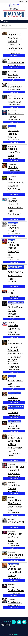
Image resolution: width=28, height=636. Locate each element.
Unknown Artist (16, 62)
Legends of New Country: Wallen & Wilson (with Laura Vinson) (15, 41)
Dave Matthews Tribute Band (16, 100)
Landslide (13, 426)
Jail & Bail (13, 412)
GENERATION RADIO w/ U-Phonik (15, 275)
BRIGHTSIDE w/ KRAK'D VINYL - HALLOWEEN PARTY (15, 444)
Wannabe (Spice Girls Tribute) (14, 329)
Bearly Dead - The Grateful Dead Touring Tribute (15, 505)
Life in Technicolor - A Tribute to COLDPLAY (15, 184)
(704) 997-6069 (6, 621)
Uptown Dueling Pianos (16, 588)
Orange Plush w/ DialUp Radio (15, 537)
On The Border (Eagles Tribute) (15, 310)
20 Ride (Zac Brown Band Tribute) (14, 572)
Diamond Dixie (15, 554)
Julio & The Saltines (14, 486)
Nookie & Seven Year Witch (14, 152)
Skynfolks (13, 397)
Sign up (21, 1)
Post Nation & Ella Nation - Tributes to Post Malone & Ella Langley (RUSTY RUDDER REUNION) (15, 355)
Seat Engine (16, 634)
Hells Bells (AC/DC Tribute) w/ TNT (13, 249)
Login (25, 1)
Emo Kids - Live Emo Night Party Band (16, 470)
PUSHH (12, 293)
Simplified (13, 74)
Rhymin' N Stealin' (13, 229)
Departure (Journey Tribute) (13, 134)
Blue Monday (15, 86)
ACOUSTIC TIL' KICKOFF (16, 115)
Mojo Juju (13, 167)
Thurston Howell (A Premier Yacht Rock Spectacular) (15, 207)
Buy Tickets (14, 55)
